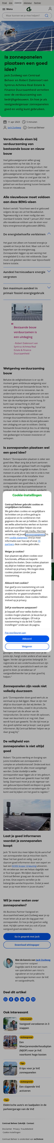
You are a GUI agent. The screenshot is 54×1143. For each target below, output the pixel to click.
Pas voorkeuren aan (15, 632)
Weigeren (27, 646)
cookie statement (18, 537)
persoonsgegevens (35, 534)
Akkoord (27, 638)
